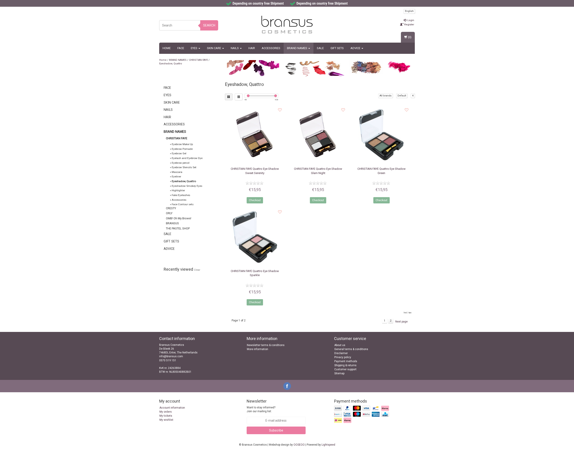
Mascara (177, 172)
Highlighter (178, 190)
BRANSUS (172, 223)
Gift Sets (337, 48)
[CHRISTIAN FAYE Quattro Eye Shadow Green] (381, 134)
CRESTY (171, 208)
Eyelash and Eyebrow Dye (187, 158)
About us (339, 345)
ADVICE (355, 48)
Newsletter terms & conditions (266, 345)
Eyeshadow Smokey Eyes (187, 185)
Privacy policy (342, 357)
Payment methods (345, 361)
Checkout (255, 200)
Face (180, 48)
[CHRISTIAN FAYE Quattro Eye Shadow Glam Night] (318, 134)
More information (257, 349)
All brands (385, 95)
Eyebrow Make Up (182, 144)
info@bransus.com (171, 356)
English (409, 11)
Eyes (194, 48)
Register (409, 24)
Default (402, 95)
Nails (235, 48)
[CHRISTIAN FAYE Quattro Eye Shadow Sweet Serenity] (255, 134)
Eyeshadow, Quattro (170, 63)
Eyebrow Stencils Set (184, 167)
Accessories (271, 48)
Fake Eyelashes (181, 195)
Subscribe (276, 430)
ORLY (169, 213)
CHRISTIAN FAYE (198, 60)
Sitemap (339, 373)
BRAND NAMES (297, 48)
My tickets (165, 415)
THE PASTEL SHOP (178, 228)
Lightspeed (328, 444)
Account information (172, 407)
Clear (197, 269)
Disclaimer (341, 353)
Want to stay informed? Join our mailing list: (261, 409)
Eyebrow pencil (180, 162)
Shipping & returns (345, 365)
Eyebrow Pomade (182, 148)
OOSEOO (299, 444)
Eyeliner (176, 176)
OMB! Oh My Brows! (178, 218)
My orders (165, 411)
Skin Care (214, 48)
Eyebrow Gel (179, 153)
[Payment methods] (362, 414)
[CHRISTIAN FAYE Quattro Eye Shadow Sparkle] (255, 236)
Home (167, 48)
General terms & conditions (351, 349)
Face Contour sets (183, 204)
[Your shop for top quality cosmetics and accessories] (287, 24)
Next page (401, 321)
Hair (251, 48)
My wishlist (166, 419)
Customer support (345, 369)
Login (410, 20)
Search (209, 25)
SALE (320, 48)
